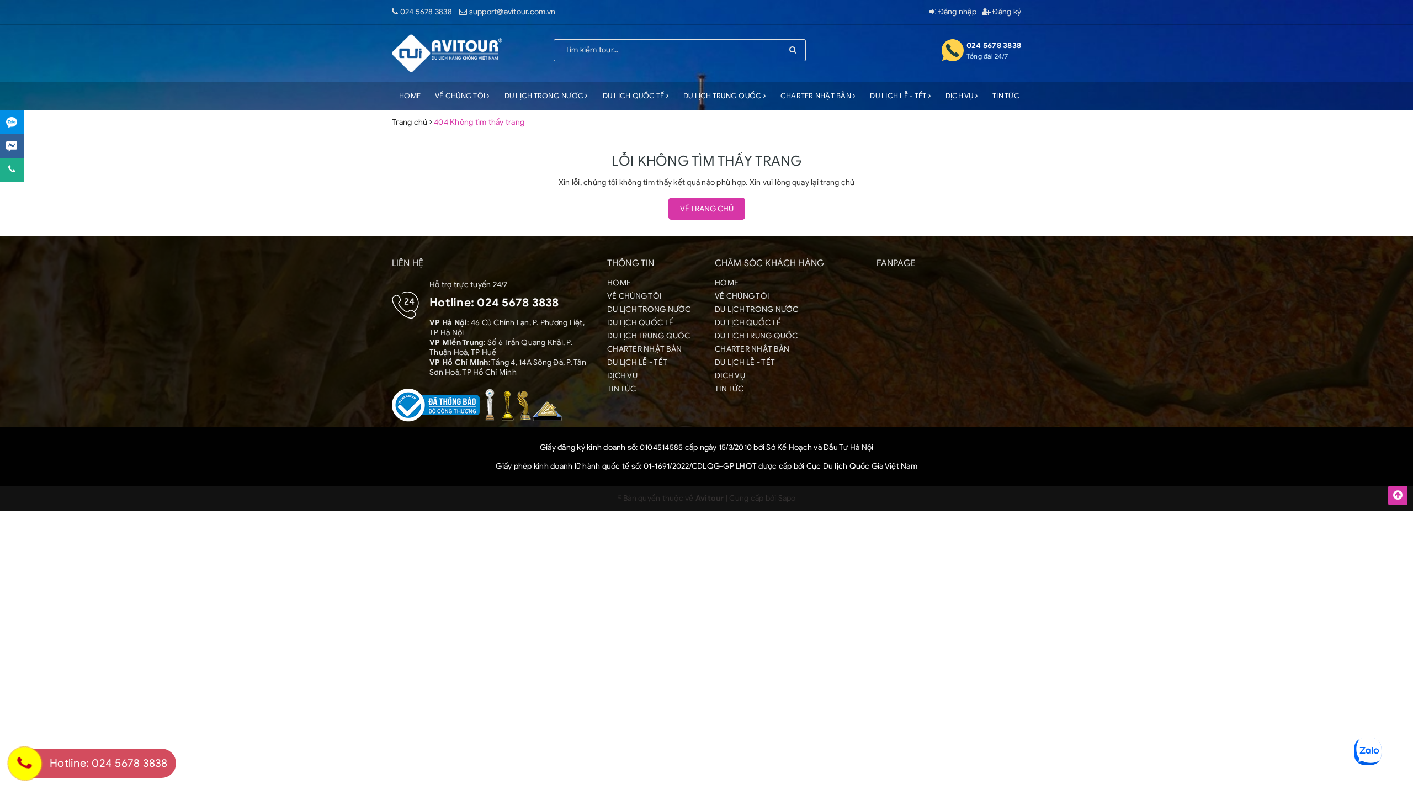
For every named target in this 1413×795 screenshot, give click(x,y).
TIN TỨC (1005, 95)
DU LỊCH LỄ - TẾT (899, 95)
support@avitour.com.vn (512, 12)
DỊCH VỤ (960, 95)
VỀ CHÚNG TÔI (461, 95)
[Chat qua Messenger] (12, 146)
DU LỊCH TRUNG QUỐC (723, 95)
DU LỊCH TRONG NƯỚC (545, 95)
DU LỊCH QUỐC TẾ (634, 95)
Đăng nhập (956, 12)
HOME (410, 95)
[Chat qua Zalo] (12, 122)
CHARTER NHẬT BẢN (816, 95)
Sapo (787, 498)
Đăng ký (1006, 12)
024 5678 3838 (426, 12)
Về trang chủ (707, 209)
